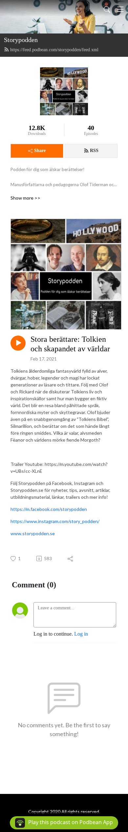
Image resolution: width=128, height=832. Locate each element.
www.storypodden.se (33, 533)
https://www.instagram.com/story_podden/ (55, 521)
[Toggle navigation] (120, 9)
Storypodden (21, 39)
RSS (94, 150)
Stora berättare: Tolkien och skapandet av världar (70, 344)
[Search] (107, 9)
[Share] (71, 558)
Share (40, 150)
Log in (81, 634)
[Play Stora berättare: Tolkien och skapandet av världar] (18, 343)
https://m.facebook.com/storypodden (49, 509)
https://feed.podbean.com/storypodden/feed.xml (54, 49)
